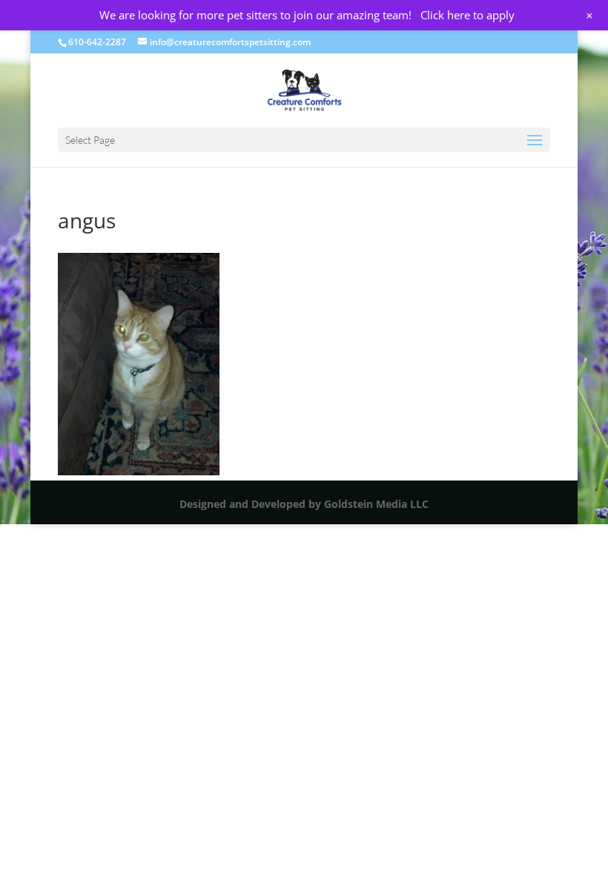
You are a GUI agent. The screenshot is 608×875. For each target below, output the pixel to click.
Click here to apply (467, 14)
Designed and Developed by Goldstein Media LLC (304, 504)
